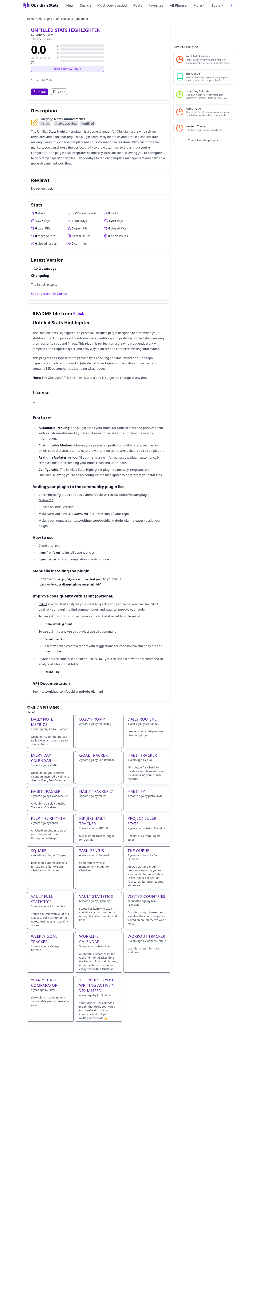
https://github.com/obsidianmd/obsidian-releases (108, 520)
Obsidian (100, 333)
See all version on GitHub (49, 294)
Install (42, 92)
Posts (137, 5)
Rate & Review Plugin (67, 68)
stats (45, 123)
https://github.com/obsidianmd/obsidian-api (70, 691)
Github (78, 313)
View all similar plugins (203, 140)
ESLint (43, 604)
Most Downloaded (112, 5)
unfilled (87, 123)
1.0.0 (34, 269)
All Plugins (178, 5)
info (33, 712)
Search (85, 5)
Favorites (156, 5)
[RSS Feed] (232, 5)
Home (30, 19)
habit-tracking (65, 123)
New (69, 5)
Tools (216, 5)
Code (61, 92)
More (197, 5)
